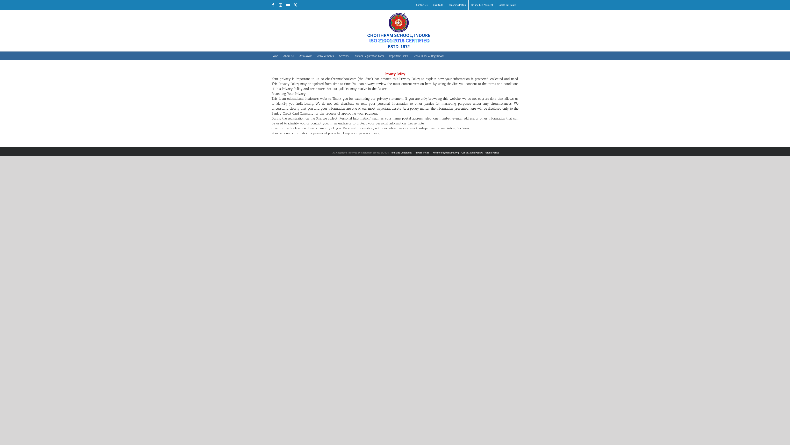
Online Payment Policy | (446, 152)
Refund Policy (492, 152)
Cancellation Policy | (472, 152)
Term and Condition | (401, 152)
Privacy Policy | (423, 152)
